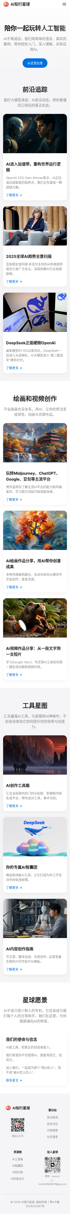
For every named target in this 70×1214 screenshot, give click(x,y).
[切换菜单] (64, 4)
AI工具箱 (17, 1159)
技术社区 (52, 1123)
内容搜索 (52, 1130)
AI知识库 (17, 1172)
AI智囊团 (17, 1165)
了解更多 (12, 195)
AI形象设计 (17, 1178)
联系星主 (12, 1080)
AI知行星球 (21, 1108)
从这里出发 (35, 63)
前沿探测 (52, 1117)
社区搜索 (52, 1136)
